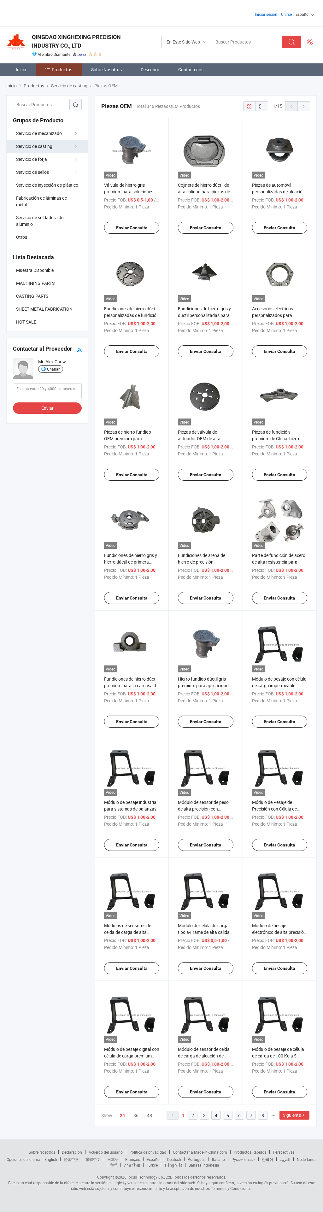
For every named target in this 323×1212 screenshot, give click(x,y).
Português (196, 1159)
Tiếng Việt (173, 1165)
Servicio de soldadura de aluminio (39, 220)
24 (122, 1115)
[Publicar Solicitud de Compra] (310, 42)
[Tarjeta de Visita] (79, 349)
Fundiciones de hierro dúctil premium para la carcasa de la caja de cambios (131, 685)
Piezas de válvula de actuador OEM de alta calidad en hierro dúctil (200, 438)
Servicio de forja (31, 159)
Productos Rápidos (250, 1152)
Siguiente (292, 1115)
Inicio (21, 70)
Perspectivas (284, 1152)
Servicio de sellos (32, 172)
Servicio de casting (34, 146)
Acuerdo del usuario (106, 1152)
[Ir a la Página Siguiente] (304, 106)
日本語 (113, 1159)
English (50, 1159)
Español (154, 1159)
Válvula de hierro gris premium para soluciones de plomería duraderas (131, 191)
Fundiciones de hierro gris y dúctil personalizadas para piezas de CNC (204, 315)
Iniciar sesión (266, 14)
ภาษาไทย (132, 1165)
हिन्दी (113, 1165)
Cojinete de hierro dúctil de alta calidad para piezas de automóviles (204, 191)
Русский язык (243, 1159)
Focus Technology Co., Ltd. (149, 1177)
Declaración (72, 1152)
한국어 (267, 1159)
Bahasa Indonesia (204, 1165)
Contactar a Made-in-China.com (200, 1152)
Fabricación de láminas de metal (41, 201)
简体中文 (71, 1159)
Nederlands (306, 1159)
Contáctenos (190, 70)
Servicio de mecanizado (39, 133)
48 (149, 1115)
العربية (285, 1159)
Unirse (286, 14)
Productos (62, 70)
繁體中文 (93, 1159)
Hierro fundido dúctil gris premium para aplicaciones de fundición (204, 685)
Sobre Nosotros (106, 70)
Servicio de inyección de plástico (47, 185)
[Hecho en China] (46, 12)
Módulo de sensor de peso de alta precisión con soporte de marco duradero (204, 808)
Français (132, 1159)
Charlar (53, 369)
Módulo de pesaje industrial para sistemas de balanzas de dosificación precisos (130, 808)
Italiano (218, 1159)
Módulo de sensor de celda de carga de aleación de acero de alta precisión (204, 1055)
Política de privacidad (147, 1152)
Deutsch (174, 1159)
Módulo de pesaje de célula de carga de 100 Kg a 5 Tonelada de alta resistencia (279, 1055)
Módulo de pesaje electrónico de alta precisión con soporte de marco (279, 932)
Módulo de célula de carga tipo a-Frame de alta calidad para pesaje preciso (205, 932)
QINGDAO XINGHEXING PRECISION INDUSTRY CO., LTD (76, 41)
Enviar (47, 408)
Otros (21, 237)
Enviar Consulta (132, 227)
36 (135, 1115)
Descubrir (150, 70)
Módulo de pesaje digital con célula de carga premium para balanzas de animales (131, 1055)
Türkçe (152, 1165)
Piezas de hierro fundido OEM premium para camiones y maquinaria (127, 438)
